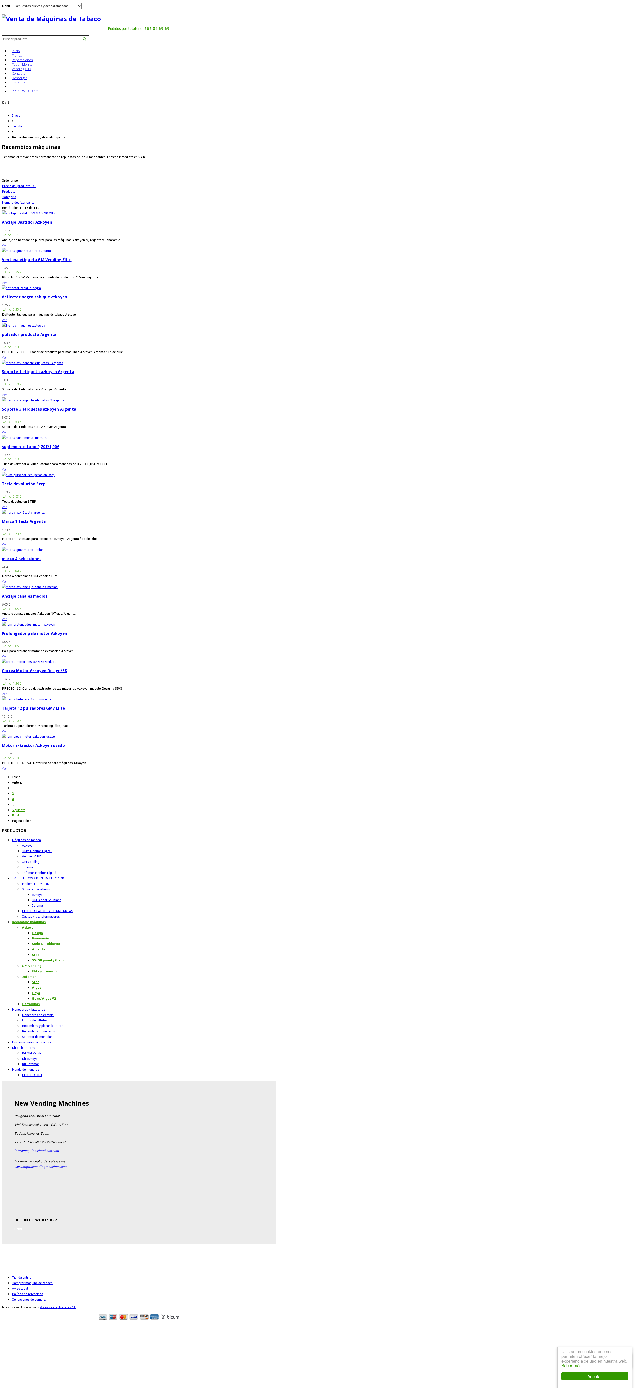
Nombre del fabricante (18, 202)
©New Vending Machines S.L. (58, 1307)
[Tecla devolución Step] (28, 475)
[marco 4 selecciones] (23, 549)
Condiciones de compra (29, 1299)
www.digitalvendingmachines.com (40, 1166)
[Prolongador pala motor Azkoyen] (28, 624)
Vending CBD (21, 69)
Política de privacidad (27, 1294)
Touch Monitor (23, 64)
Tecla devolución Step (24, 483)
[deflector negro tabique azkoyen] (21, 288)
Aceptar (594, 1376)
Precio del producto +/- (19, 186)
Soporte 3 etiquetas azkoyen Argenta (39, 409)
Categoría (9, 197)
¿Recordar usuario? (26, 1385)
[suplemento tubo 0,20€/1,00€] (24, 437)
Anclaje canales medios (24, 596)
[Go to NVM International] (12, 86)
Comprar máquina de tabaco (32, 1283)
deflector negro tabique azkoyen (34, 296)
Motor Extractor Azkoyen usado (33, 745)
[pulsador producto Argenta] (23, 325)
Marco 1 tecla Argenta (24, 521)
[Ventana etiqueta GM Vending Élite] (26, 250)
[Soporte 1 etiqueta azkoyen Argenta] (32, 363)
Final (15, 815)
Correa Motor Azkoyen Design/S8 (34, 670)
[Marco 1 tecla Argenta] (23, 512)
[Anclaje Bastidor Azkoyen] (29, 213)
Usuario (11, 1341)
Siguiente (18, 810)
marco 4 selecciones (21, 558)
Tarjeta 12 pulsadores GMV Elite (33, 708)
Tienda (17, 55)
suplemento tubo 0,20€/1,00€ (30, 446)
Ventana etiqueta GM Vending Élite (37, 259)
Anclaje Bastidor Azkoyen (27, 222)
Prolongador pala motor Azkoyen (34, 633)
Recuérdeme (20, 1361)
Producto (8, 191)
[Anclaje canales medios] (30, 587)
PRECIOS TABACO (25, 91)
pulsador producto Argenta (29, 334)
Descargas (19, 78)
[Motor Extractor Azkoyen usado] (28, 736)
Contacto (18, 73)
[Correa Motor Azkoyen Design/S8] (29, 661)
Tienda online (21, 1277)
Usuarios (18, 82)
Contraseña (13, 1352)
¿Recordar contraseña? (29, 1380)
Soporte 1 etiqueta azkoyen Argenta (38, 371)
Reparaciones (22, 60)
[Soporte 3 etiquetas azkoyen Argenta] (33, 400)
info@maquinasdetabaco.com (36, 1150)
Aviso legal (20, 1288)
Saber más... (573, 1365)
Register (26, 1326)
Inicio (16, 51)
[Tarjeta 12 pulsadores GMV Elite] (27, 699)
